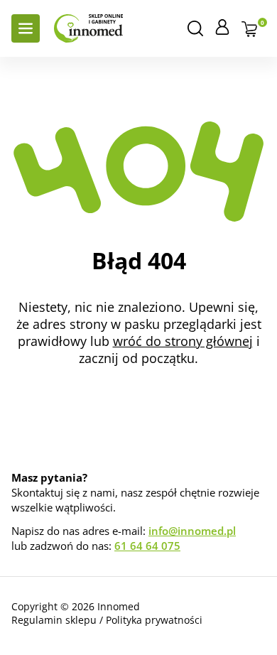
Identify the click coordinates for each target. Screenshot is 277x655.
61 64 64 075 (147, 545)
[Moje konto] (222, 27)
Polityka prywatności (154, 620)
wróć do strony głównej (183, 341)
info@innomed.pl (192, 531)
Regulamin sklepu (54, 620)
